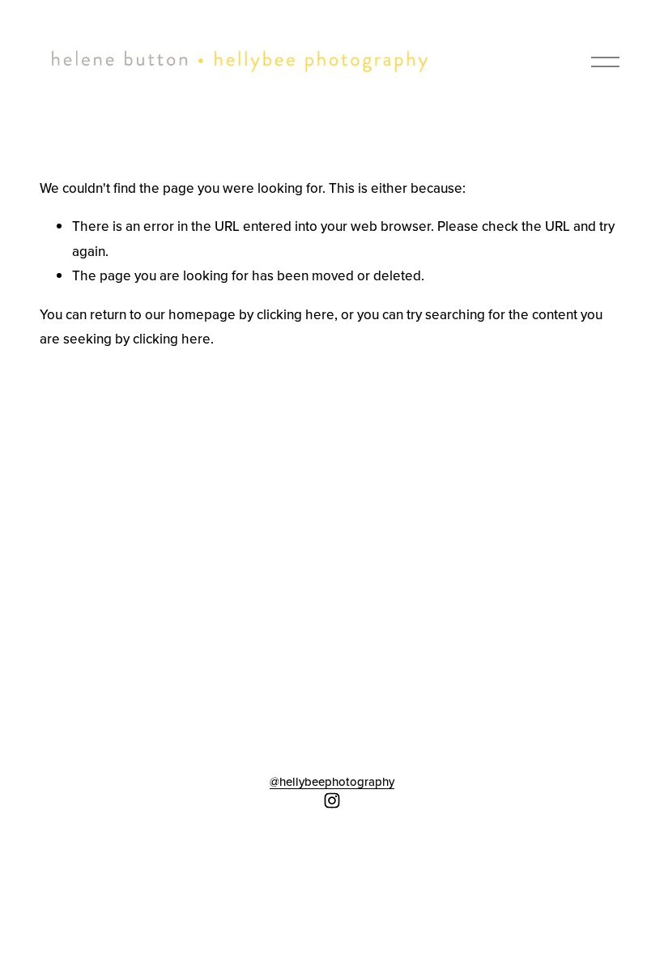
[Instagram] (332, 800)
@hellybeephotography (332, 781)
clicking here (295, 314)
